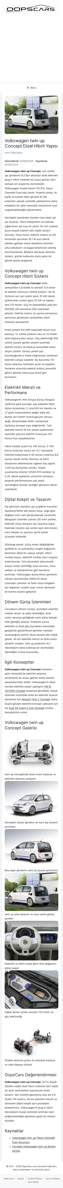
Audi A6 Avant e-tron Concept (26, 708)
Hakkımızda (9, 1178)
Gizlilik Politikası (35, 1178)
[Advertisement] (31, 50)
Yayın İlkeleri (33, 1182)
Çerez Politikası (53, 1178)
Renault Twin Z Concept (36, 699)
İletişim (21, 1178)
